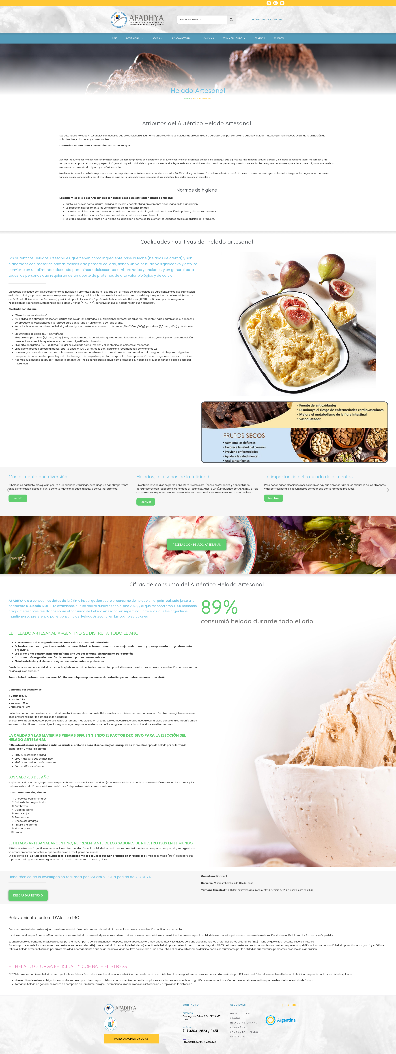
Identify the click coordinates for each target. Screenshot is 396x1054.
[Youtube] (282, 3)
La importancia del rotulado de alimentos (308, 477)
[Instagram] (275, 3)
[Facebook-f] (282, 1005)
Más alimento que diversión (38, 477)
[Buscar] (231, 19)
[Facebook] (269, 3)
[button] (135, 38)
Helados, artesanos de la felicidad (172, 477)
